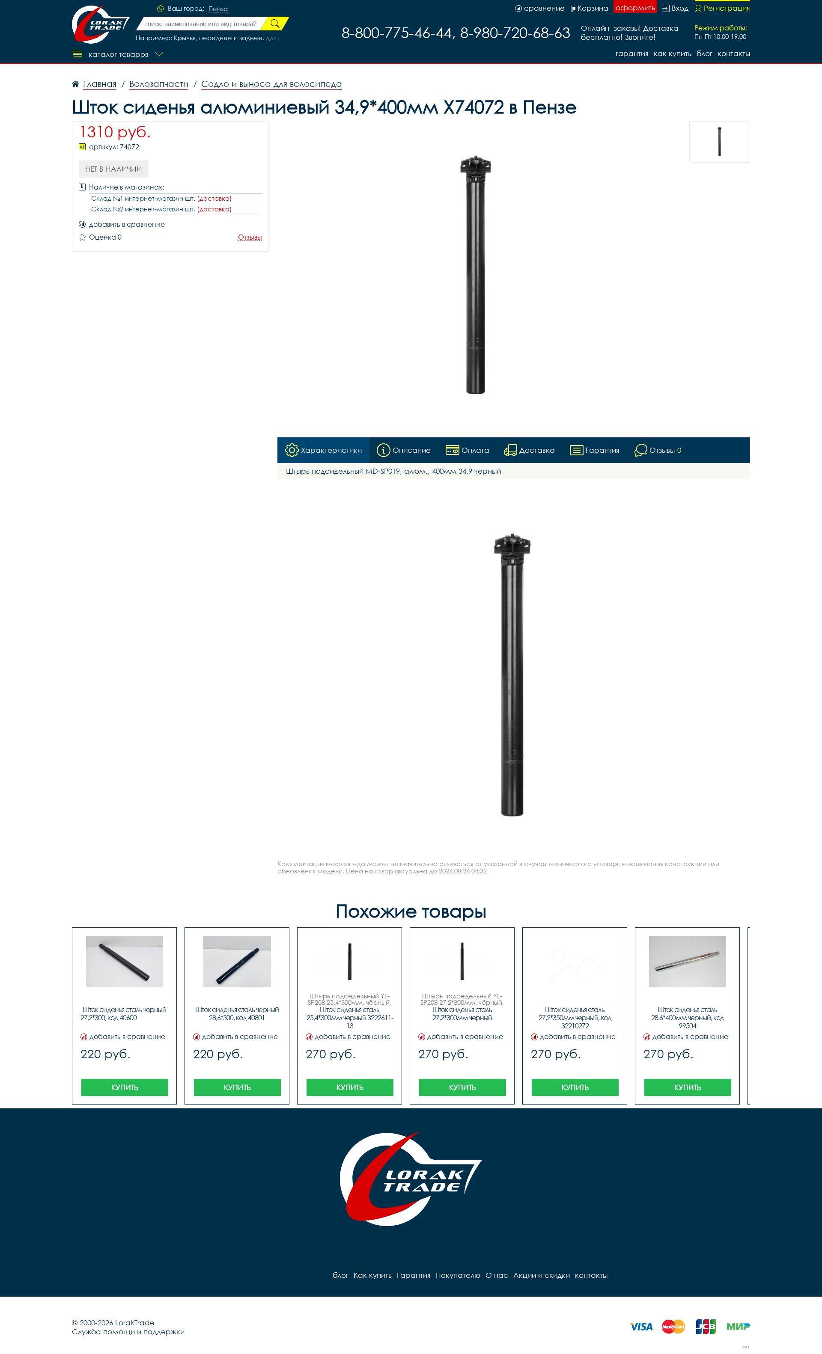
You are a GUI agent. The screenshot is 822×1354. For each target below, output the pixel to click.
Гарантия (632, 53)
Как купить (672, 53)
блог (704, 53)
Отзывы (250, 237)
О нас (496, 1275)
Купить (124, 1087)
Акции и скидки (541, 1275)
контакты (734, 53)
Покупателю (458, 1275)
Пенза (218, 9)
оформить (635, 7)
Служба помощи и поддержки (128, 1331)
